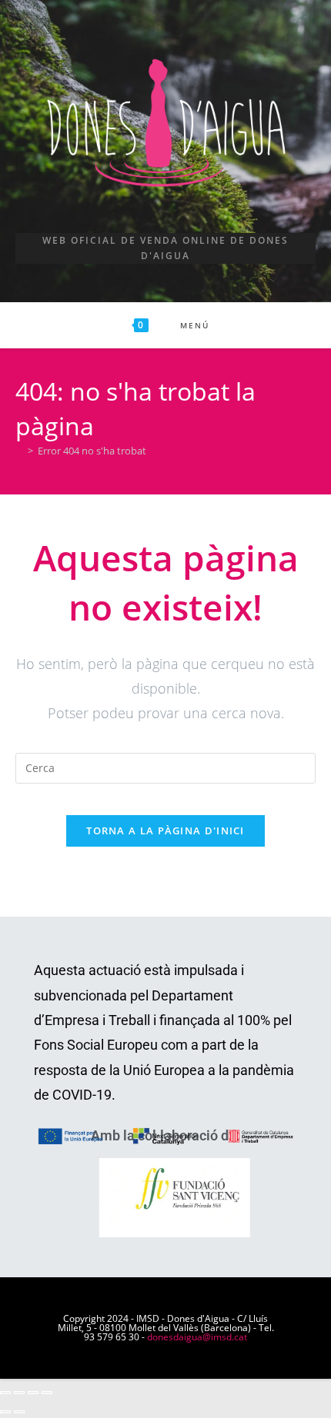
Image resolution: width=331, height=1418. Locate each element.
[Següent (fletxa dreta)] (19, 1411)
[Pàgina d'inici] (19, 451)
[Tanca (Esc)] (47, 1392)
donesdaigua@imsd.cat (197, 1336)
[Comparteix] (33, 1392)
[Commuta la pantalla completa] (19, 1392)
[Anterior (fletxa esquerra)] (5, 1411)
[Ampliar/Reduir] (5, 1392)
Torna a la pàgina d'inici (165, 830)
